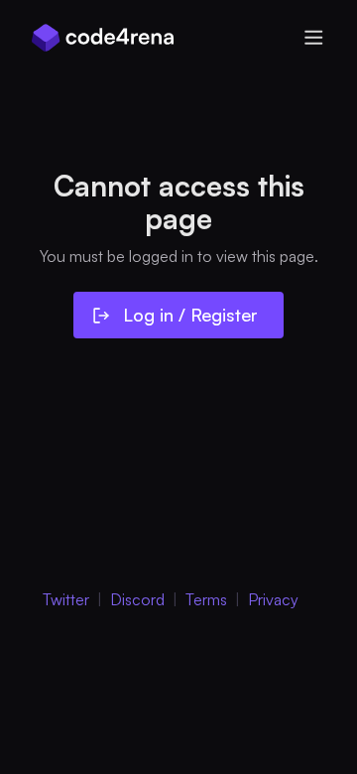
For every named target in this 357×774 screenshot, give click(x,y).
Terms (206, 599)
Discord (137, 599)
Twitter (66, 599)
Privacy (273, 599)
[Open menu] (313, 38)
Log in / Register (190, 314)
